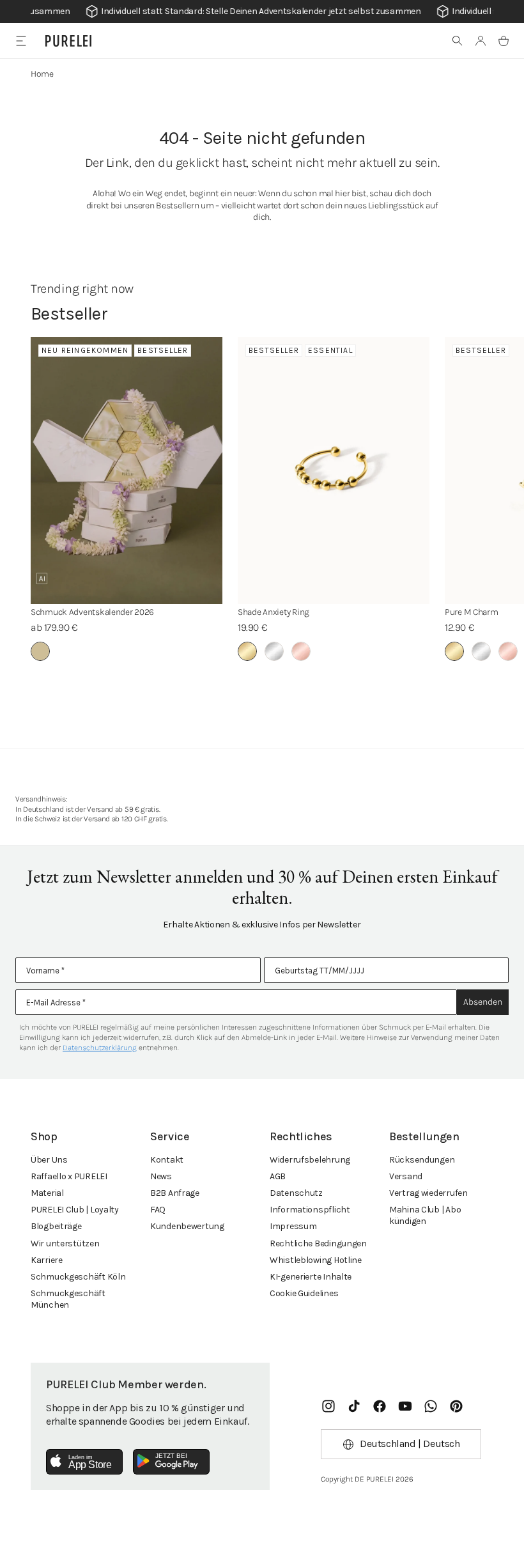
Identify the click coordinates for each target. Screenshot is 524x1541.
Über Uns (49, 1159)
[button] (457, 41)
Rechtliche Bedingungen (318, 1243)
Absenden (482, 1001)
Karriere (47, 1260)
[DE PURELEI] (68, 41)
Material (47, 1193)
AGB (278, 1176)
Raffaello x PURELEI (69, 1176)
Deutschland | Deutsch (410, 1443)
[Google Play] (171, 1462)
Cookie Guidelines (304, 1293)
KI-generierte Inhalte (310, 1276)
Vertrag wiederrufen (428, 1193)
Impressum (293, 1226)
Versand (405, 1176)
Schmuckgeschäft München (68, 1299)
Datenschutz (296, 1193)
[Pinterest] (456, 1406)
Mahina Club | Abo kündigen (425, 1215)
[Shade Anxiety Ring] (333, 470)
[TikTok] (354, 1406)
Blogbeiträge (56, 1226)
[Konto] (480, 41)
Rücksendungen (421, 1159)
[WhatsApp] (430, 1406)
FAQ (158, 1209)
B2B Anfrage (174, 1193)
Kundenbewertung (187, 1226)
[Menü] (20, 41)
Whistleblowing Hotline (316, 1260)
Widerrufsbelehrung (310, 1159)
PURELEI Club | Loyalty (75, 1209)
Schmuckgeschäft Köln (78, 1276)
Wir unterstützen (65, 1243)
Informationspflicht (310, 1209)
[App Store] (84, 1462)
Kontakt (166, 1159)
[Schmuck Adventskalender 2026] (126, 470)
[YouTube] (405, 1406)
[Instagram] (328, 1406)
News (161, 1176)
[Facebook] (379, 1406)
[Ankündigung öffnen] (262, 11)
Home (42, 73)
